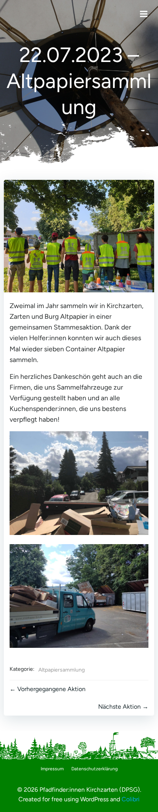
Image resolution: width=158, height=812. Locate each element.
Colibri (131, 799)
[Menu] (143, 14)
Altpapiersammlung (61, 670)
